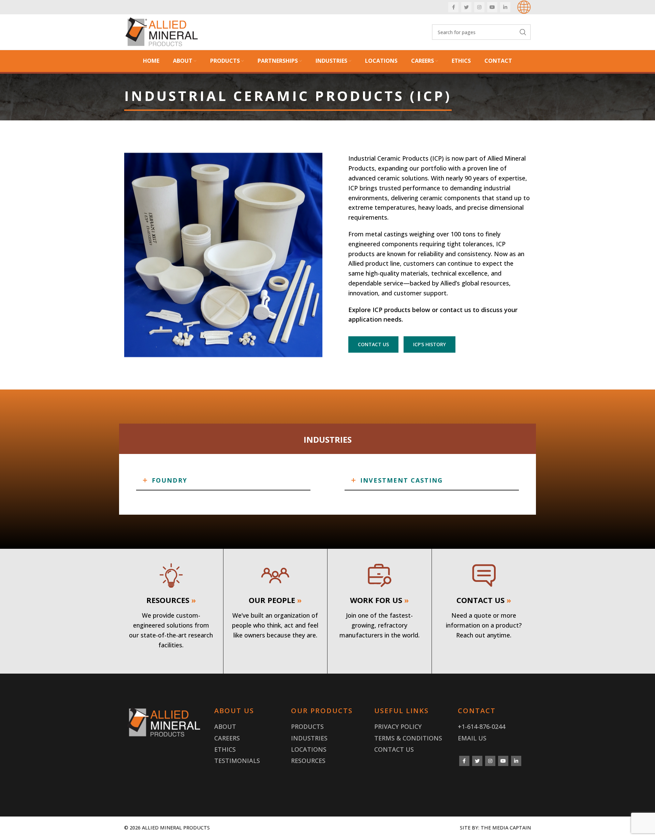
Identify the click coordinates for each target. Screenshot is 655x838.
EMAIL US (472, 738)
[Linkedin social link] (505, 7)
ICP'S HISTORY (429, 344)
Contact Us (394, 749)
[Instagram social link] (479, 7)
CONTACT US (373, 344)
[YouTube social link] (492, 7)
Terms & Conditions (408, 738)
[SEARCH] (523, 32)
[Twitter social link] (466, 7)
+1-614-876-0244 (481, 726)
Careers (227, 738)
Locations (308, 749)
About (225, 726)
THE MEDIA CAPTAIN (506, 827)
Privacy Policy (398, 726)
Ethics (225, 749)
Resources (308, 760)
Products (307, 726)
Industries (309, 738)
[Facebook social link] (453, 7)
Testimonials (237, 760)
